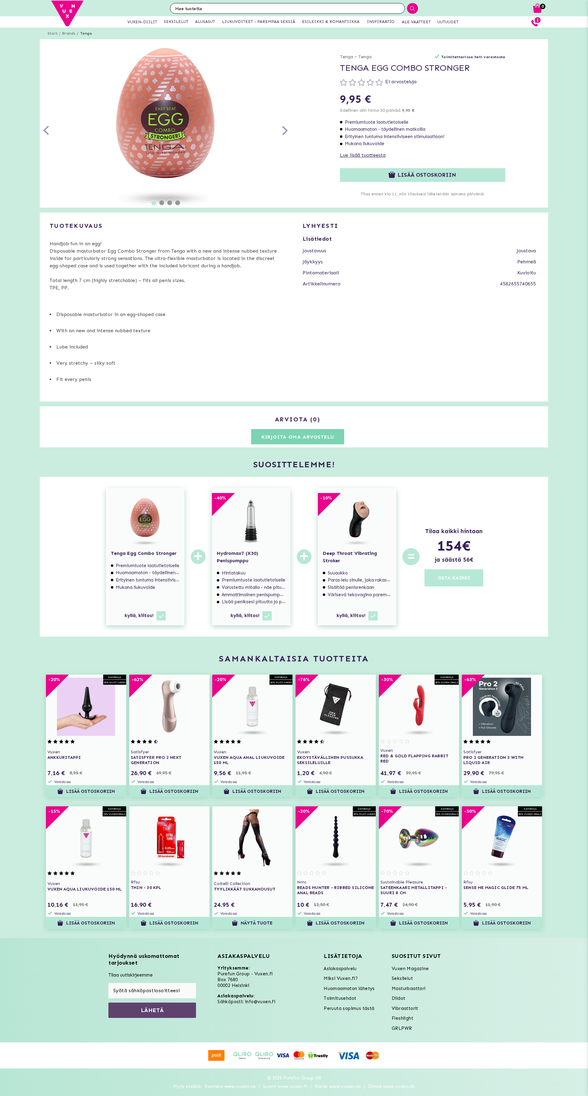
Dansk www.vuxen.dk (391, 1086)
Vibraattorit (405, 1008)
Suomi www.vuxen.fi (285, 1086)
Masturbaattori (409, 988)
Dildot (398, 998)
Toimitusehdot (340, 998)
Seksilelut (402, 978)
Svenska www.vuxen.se (230, 1086)
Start (52, 33)
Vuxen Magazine (410, 968)
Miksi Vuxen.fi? (341, 978)
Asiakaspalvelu (340, 968)
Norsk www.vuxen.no (338, 1086)
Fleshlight (402, 1018)
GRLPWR (402, 1028)
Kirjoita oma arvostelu (298, 437)
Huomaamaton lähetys (349, 988)
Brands (68, 33)
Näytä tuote (257, 923)
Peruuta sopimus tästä (349, 1008)
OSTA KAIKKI (454, 578)
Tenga (86, 33)
